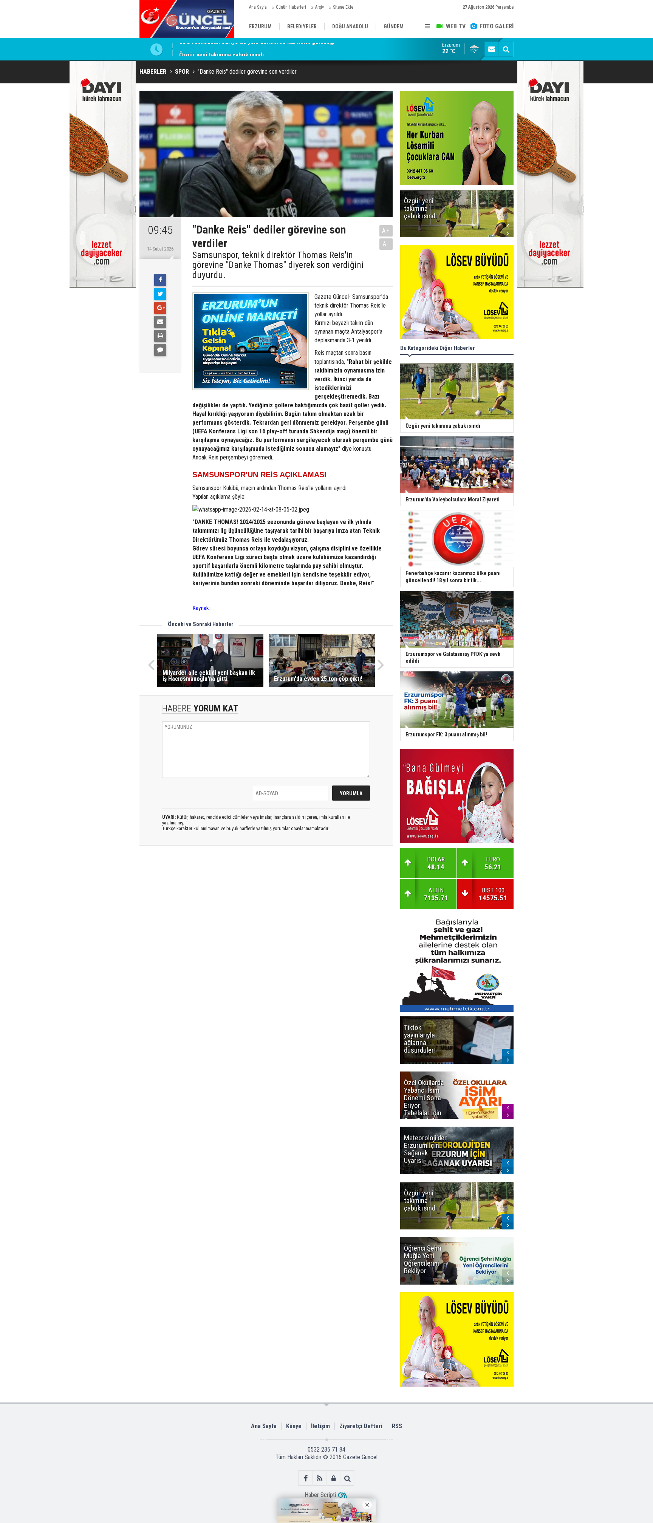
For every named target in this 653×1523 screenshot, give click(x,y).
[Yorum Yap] (160, 350)
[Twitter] (160, 294)
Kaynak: (201, 608)
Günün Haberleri (291, 7)
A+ (386, 230)
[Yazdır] (160, 336)
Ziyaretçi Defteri (360, 1426)
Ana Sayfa (258, 7)
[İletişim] (491, 49)
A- (386, 243)
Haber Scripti (320, 1494)
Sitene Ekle (343, 7)
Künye (294, 1426)
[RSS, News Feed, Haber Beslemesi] (319, 1478)
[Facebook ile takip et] (306, 1478)
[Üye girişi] (333, 1478)
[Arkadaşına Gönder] (160, 322)
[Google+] (160, 308)
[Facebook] (160, 280)
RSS (397, 1426)
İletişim (320, 1426)
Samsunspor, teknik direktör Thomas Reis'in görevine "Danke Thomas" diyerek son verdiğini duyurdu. (278, 265)
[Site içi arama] (506, 49)
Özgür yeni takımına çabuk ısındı (221, 49)
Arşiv (319, 7)
